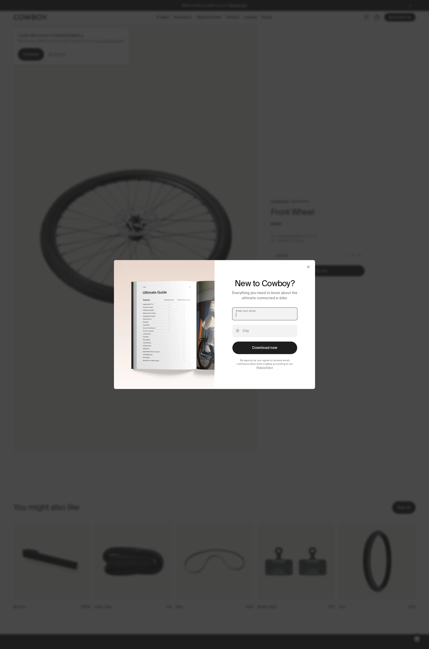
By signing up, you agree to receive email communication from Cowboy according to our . (265, 364)
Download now (264, 347)
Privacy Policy (265, 367)
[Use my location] (237, 331)
